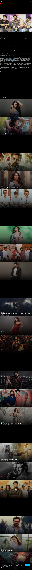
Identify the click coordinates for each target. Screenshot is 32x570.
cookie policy (7, 565)
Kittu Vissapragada (7, 58)
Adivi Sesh (28, 39)
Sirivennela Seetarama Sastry (13, 59)
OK (27, 565)
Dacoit (12, 50)
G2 (8, 50)
